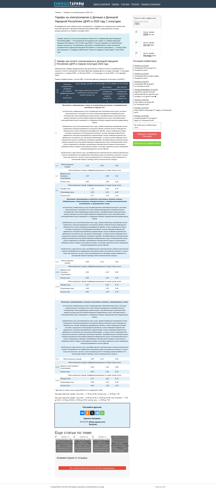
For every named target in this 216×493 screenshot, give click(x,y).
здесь (136, 127)
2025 (145, 34)
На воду (147, 55)
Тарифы (115, 4)
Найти (137, 24)
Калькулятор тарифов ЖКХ (147, 143)
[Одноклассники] (87, 413)
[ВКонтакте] (82, 413)
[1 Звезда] (80, 422)
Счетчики (125, 4)
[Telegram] (97, 413)
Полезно (135, 4)
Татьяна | (141, 65)
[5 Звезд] (88, 422)
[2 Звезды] (82, 422)
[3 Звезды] (84, 422)
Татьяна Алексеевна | (146, 89)
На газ (146, 45)
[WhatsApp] (102, 413)
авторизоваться (109, 468)
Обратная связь (160, 487)
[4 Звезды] (86, 422)
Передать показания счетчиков (147, 135)
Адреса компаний (101, 4)
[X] (92, 413)
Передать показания (150, 4)
